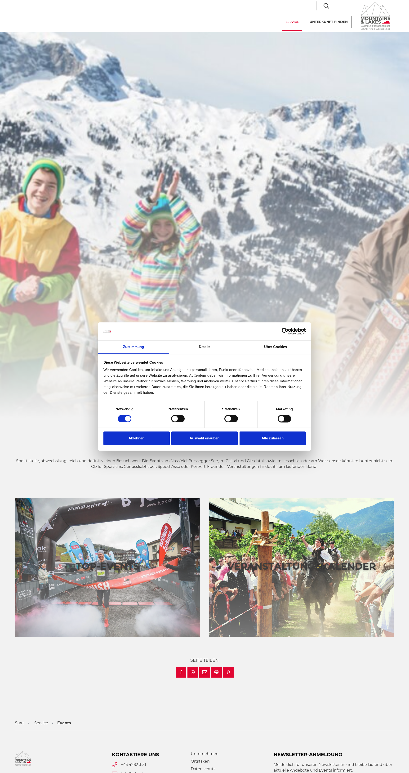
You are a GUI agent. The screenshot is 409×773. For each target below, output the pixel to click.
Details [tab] (204, 347)
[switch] (178, 418)
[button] (181, 672)
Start (19, 723)
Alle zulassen (273, 438)
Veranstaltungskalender (301, 566)
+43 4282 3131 (133, 764)
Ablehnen (136, 438)
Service (294, 22)
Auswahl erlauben (204, 438)
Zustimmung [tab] (133, 347)
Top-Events (107, 566)
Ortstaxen (200, 761)
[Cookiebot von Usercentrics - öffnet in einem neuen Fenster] (285, 331)
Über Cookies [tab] (275, 347)
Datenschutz (203, 769)
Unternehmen (204, 753)
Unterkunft (329, 22)
